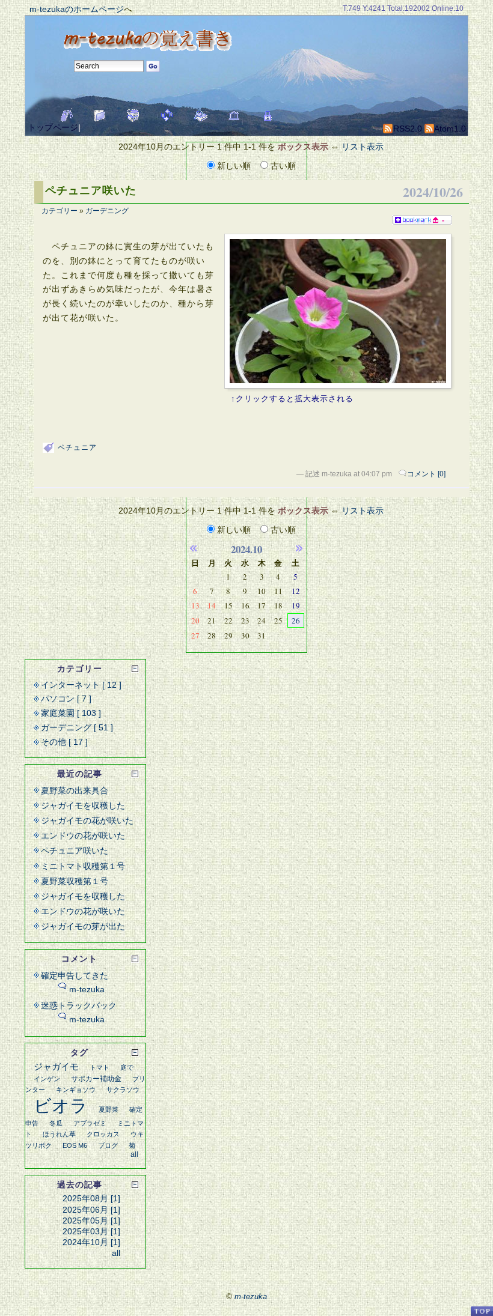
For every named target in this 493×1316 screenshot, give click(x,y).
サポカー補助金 (96, 1079)
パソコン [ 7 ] (66, 698)
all (134, 1154)
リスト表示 (362, 146)
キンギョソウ (76, 1089)
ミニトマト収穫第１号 (83, 866)
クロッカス (103, 1134)
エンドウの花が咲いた (83, 835)
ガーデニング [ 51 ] (77, 727)
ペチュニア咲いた (90, 190)
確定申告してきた (74, 975)
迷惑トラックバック (79, 1005)
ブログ (108, 1145)
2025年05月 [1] (91, 1220)
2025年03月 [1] (91, 1231)
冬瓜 (56, 1123)
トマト (99, 1067)
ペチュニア (77, 447)
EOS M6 (75, 1145)
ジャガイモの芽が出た (83, 926)
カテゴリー (59, 211)
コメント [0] (426, 474)
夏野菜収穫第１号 (74, 881)
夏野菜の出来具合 (74, 790)
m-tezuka (87, 989)
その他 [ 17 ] (64, 742)
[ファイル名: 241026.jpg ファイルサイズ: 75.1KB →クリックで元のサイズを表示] (338, 311)
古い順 (282, 166)
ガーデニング (107, 211)
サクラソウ (122, 1089)
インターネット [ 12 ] (81, 685)
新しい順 (234, 166)
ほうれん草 (59, 1134)
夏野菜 (108, 1109)
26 (296, 620)
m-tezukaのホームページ (76, 9)
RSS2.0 (406, 128)
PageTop (481, 1311)
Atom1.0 (449, 128)
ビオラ (61, 1105)
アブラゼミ (89, 1123)
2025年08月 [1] (91, 1198)
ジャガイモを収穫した (83, 805)
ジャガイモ (56, 1066)
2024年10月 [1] (91, 1242)
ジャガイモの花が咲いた (87, 820)
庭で (126, 1067)
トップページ (53, 127)
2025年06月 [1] (91, 1209)
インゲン (47, 1078)
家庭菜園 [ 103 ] (71, 713)
